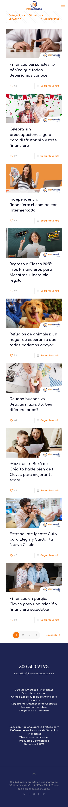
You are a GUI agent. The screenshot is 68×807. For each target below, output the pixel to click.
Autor (15, 19)
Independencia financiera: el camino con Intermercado (34, 204)
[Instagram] (44, 794)
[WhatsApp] (24, 794)
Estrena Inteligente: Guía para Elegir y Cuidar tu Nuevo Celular (33, 539)
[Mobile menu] (63, 5)
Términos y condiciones (34, 737)
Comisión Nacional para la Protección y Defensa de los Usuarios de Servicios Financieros (34, 730)
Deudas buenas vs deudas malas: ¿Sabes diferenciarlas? (31, 404)
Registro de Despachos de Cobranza (34, 704)
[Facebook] (29, 794)
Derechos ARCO (34, 744)
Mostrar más (51, 19)
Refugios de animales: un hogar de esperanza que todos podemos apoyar (33, 339)
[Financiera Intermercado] (34, 5)
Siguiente (52, 635)
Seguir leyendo (49, 86)
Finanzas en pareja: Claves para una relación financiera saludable (33, 604)
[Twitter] (34, 794)
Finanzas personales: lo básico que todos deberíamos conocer (32, 70)
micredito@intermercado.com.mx (34, 673)
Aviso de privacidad (34, 693)
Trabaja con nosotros (34, 707)
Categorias (16, 15)
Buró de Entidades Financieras (34, 690)
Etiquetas (34, 15)
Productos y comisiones (34, 741)
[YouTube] (39, 794)
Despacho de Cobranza (34, 710)
